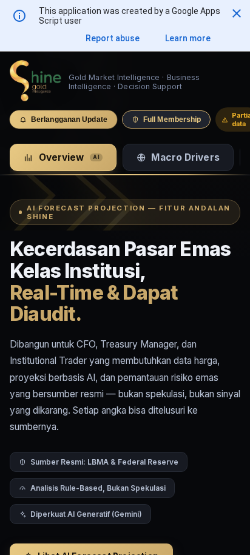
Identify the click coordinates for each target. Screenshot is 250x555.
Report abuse (113, 38)
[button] (236, 13)
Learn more (188, 38)
